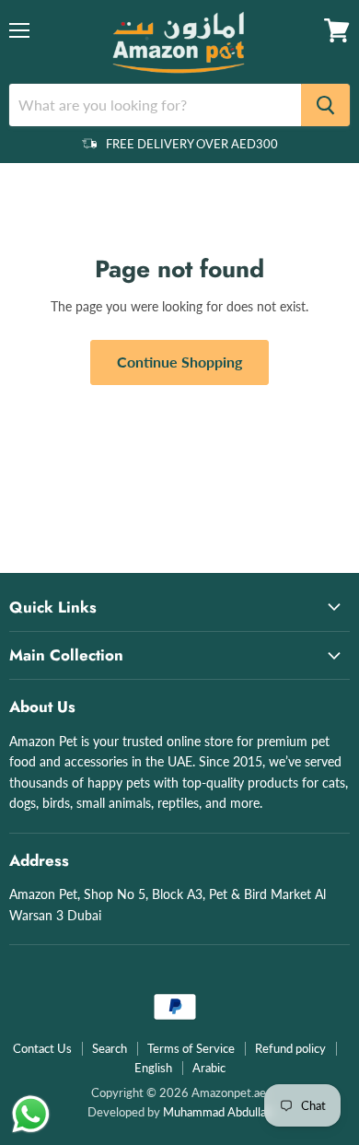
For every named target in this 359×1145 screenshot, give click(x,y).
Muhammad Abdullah (217, 1111)
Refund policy (290, 1048)
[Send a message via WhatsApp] (30, 1114)
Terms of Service (191, 1048)
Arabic (209, 1067)
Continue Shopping (179, 361)
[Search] (325, 105)
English (153, 1067)
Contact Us (42, 1048)
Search (109, 1048)
